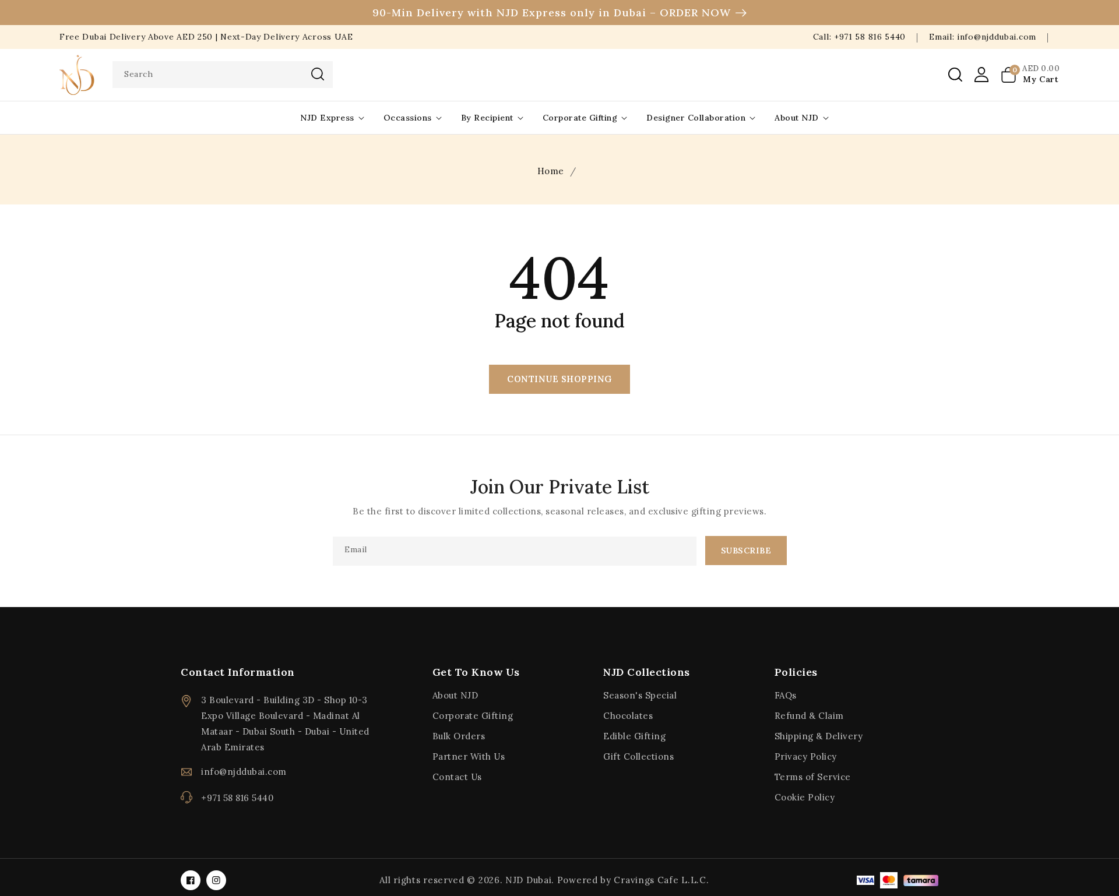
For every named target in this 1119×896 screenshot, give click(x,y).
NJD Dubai (528, 880)
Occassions (407, 117)
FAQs (786, 695)
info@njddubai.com (244, 771)
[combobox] (222, 74)
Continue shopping (559, 378)
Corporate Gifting (580, 117)
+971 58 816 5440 (237, 797)
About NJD (797, 117)
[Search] (317, 74)
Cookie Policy (805, 797)
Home (550, 171)
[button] (955, 74)
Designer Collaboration (695, 117)
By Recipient (487, 117)
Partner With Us (468, 756)
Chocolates (628, 715)
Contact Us (457, 776)
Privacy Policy (806, 756)
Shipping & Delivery (819, 736)
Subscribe (746, 550)
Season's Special (640, 695)
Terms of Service (813, 776)
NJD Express (327, 117)
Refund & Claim (809, 715)
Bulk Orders (458, 736)
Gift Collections (638, 756)
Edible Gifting (634, 736)
